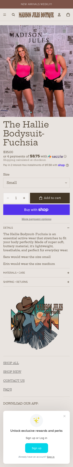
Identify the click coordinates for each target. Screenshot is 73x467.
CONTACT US (14, 381)
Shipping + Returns (15, 282)
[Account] (59, 14)
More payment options (36, 218)
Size (6, 174)
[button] (36, 156)
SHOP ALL (11, 363)
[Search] (13, 14)
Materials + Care (14, 272)
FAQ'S (7, 389)
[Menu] (4, 14)
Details (8, 227)
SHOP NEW (12, 372)
